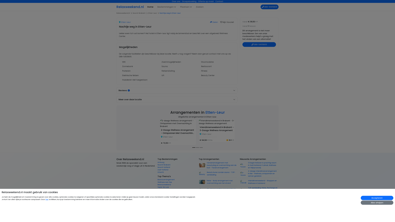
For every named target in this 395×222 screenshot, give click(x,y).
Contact (219, 1)
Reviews (123, 90)
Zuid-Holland (163, 170)
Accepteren (377, 198)
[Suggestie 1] (197, 147)
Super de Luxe (163, 187)
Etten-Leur (125, 22)
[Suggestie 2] (201, 147)
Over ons (176, 1)
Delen (215, 22)
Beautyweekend (164, 184)
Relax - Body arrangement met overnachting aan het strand (220, 181)
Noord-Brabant (164, 165)
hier (46, 199)
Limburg (161, 162)
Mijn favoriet (228, 22)
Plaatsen (184, 6)
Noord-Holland (164, 167)
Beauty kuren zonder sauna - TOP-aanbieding (221, 173)
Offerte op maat (206, 1)
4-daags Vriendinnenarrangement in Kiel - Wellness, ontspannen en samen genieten (262, 173)
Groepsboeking (189, 1)
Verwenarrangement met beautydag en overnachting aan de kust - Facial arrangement (221, 165)
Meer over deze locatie (130, 99)
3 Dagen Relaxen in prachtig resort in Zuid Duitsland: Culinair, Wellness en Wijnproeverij (262, 165)
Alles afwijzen (377, 202)
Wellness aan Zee (165, 182)
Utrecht (161, 172)
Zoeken (200, 6)
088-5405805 (270, 7)
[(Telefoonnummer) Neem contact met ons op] (263, 6)
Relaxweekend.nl (130, 7)
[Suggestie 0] (193, 147)
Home (150, 6)
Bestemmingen (165, 6)
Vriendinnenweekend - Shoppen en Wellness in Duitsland (262, 181)
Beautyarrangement (166, 179)
